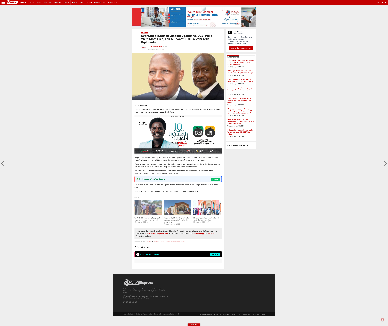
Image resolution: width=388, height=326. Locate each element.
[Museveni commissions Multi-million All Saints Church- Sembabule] (207, 207)
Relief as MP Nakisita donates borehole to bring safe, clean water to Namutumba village (240, 121)
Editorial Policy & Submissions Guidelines (214, 314)
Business (57, 2)
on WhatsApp (199, 233)
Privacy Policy (236, 314)
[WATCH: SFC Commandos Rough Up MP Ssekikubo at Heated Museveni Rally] (148, 207)
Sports (66, 2)
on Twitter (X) (213, 233)
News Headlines (179, 241)
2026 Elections (99, 2)
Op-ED (82, 2)
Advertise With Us (258, 314)
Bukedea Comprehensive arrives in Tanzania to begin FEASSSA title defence (240, 132)
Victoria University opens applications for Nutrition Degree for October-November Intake (240, 62)
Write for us (112, 2)
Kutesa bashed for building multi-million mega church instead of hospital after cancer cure (177, 220)
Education (48, 2)
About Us (246, 314)
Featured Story (158, 241)
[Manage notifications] (382, 319)
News (39, 2)
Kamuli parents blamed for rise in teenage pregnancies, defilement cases (239, 100)
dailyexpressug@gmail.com (157, 233)
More (89, 2)
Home (32, 2)
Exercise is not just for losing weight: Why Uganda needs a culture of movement (240, 90)
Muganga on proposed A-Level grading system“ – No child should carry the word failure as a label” (239, 111)
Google (167, 241)
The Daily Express (156, 46)
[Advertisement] (194, 293)
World (74, 2)
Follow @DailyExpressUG (241, 48)
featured (149, 241)
